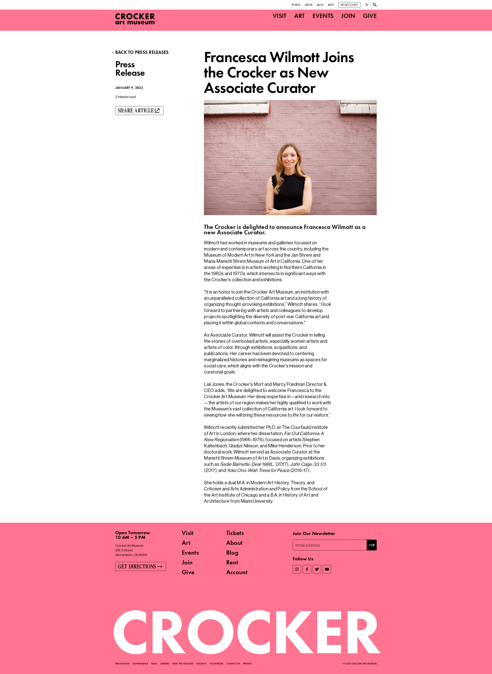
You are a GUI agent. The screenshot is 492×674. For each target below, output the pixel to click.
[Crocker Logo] (135, 18)
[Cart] (366, 4)
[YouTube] (327, 569)
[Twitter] (317, 569)
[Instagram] (297, 569)
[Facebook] (307, 569)
